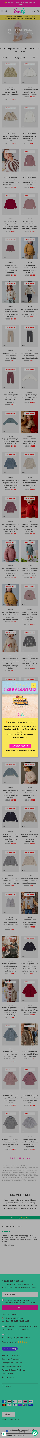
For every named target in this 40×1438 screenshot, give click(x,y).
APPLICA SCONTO (20, 746)
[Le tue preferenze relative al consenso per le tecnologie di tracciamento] (4, 1434)
